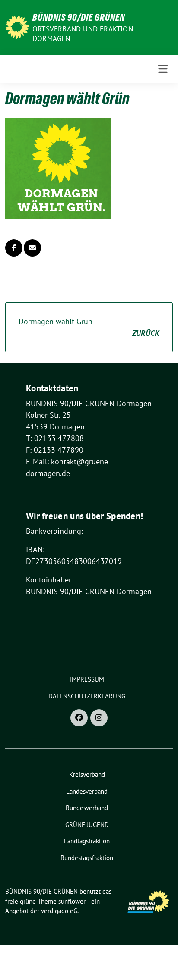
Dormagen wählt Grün (89, 327)
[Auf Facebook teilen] (13, 248)
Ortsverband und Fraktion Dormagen (82, 33)
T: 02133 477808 (55, 438)
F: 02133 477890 (54, 450)
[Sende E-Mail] (32, 248)
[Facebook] (79, 717)
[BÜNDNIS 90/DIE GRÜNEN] (17, 26)
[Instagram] (99, 717)
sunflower (72, 901)
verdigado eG (59, 911)
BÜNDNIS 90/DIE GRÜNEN (78, 17)
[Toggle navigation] (163, 69)
